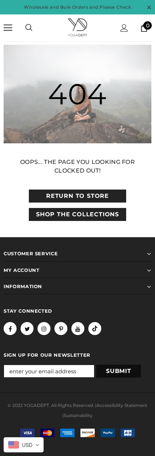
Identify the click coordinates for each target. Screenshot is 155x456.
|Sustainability (77, 415)
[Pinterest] (60, 328)
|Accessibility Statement (121, 405)
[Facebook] (10, 328)
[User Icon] (124, 28)
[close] (148, 7)
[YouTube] (77, 328)
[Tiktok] (94, 328)
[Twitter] (27, 328)
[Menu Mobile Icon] (8, 27)
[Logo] (77, 27)
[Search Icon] (28, 27)
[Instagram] (43, 328)
